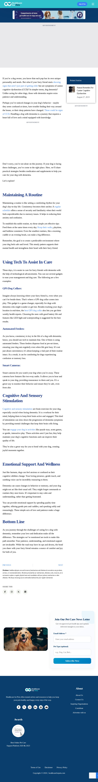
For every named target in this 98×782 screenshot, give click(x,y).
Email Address (59, 633)
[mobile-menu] (92, 4)
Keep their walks (45, 227)
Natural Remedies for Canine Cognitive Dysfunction (85, 90)
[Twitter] (24, 707)
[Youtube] (46, 707)
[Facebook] (19, 707)
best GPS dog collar (33, 310)
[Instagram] (30, 707)
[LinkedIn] (35, 707)
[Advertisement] (49, 45)
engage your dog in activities (22, 429)
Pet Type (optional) (60, 646)
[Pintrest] (41, 707)
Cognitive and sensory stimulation (17, 409)
